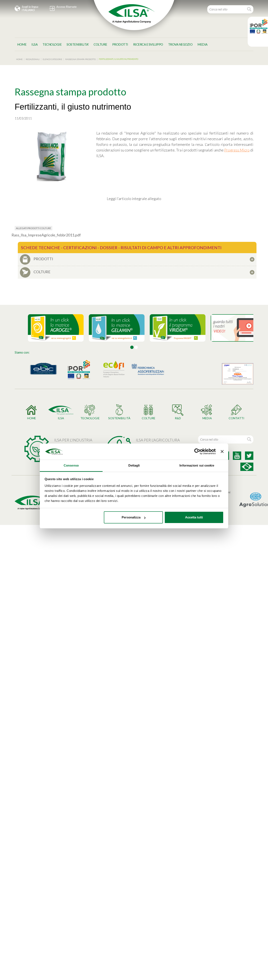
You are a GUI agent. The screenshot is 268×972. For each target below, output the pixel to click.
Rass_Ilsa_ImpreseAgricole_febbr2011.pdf (46, 235)
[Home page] (131, 13)
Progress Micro (237, 150)
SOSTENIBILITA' (78, 44)
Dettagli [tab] (134, 465)
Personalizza (131, 517)
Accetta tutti (194, 517)
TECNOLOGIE (52, 44)
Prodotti (120, 44)
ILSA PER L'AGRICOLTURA (158, 440)
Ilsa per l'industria (73, 440)
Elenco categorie (52, 59)
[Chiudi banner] (222, 451)
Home (21, 44)
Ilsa (34, 44)
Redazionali (33, 59)
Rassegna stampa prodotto (80, 59)
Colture (100, 44)
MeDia (202, 44)
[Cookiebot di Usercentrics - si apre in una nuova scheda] (197, 452)
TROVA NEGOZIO (180, 44)
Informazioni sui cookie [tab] (196, 465)
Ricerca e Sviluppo (148, 44)
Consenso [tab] (71, 465)
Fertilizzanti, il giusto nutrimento (118, 59)
